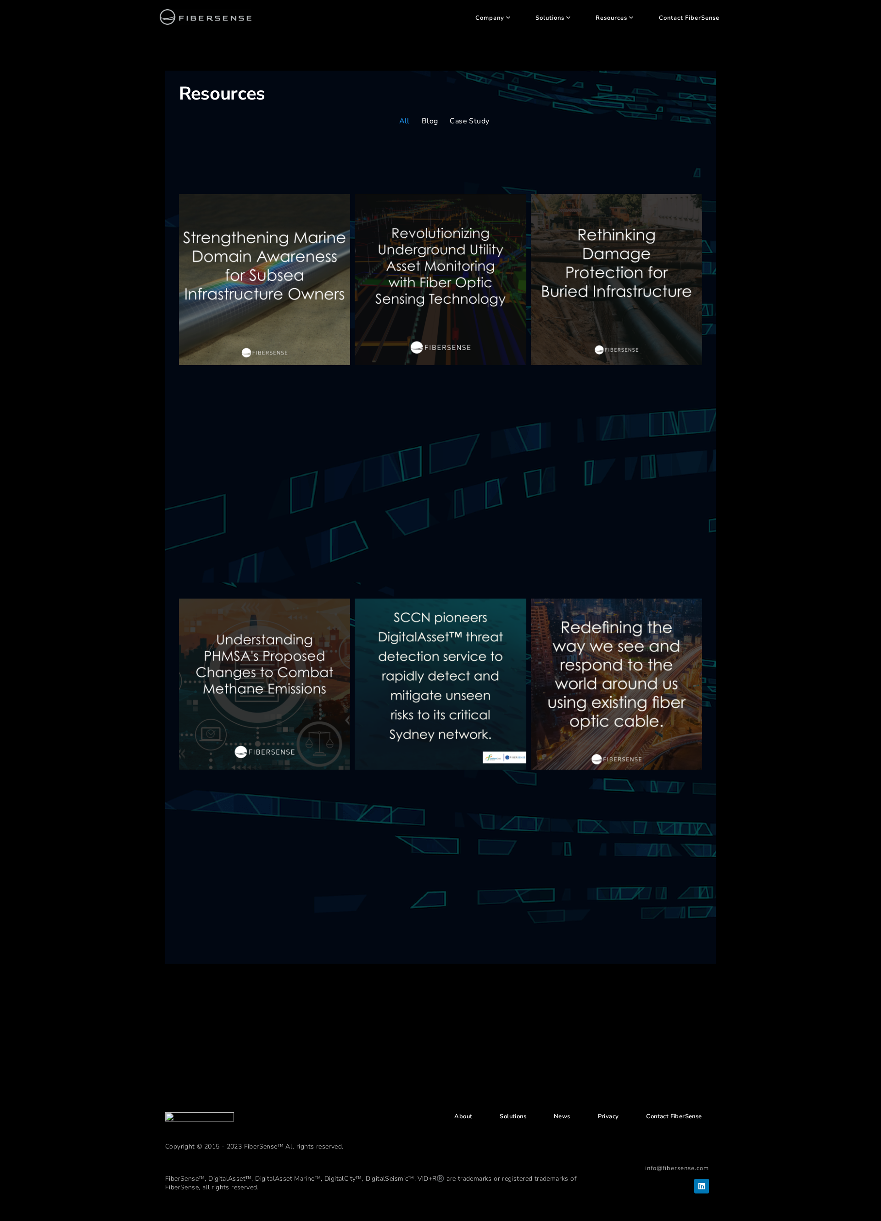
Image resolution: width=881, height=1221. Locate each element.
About (463, 1116)
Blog (430, 121)
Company (489, 18)
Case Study (469, 121)
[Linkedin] (701, 1186)
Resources (611, 18)
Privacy (608, 1116)
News (562, 1116)
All (404, 121)
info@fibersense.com (677, 1168)
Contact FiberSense (689, 18)
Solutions (549, 18)
